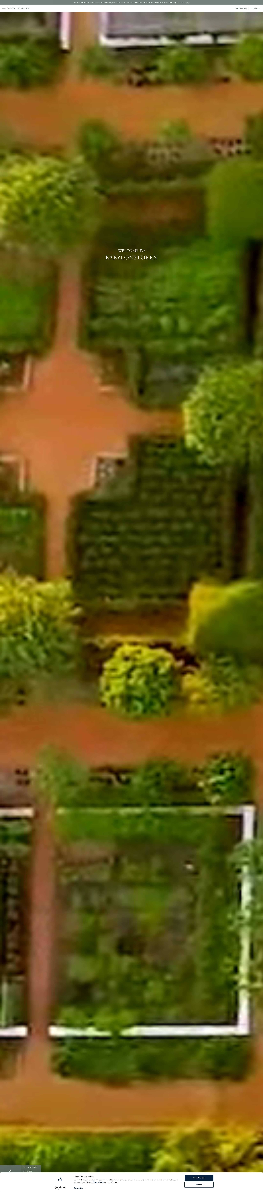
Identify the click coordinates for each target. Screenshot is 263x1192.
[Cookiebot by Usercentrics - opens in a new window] (60, 1188)
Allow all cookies (199, 1178)
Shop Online (254, 8)
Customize (198, 1184)
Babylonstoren (18, 8)
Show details (78, 1188)
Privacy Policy (98, 1182)
